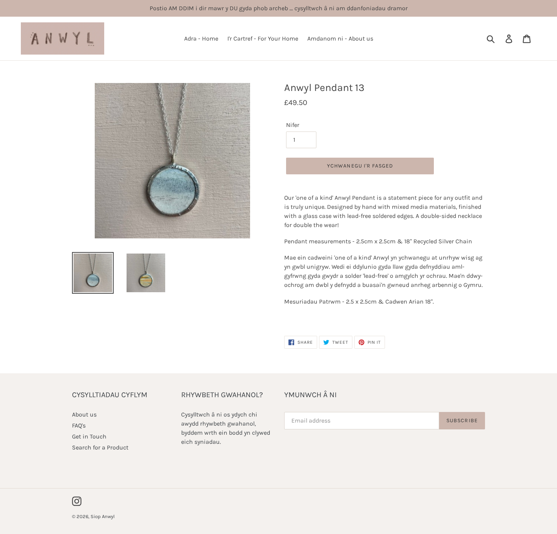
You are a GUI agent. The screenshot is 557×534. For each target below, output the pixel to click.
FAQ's (79, 425)
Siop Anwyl (103, 516)
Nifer (292, 124)
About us (84, 414)
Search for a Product (100, 447)
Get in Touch (89, 436)
